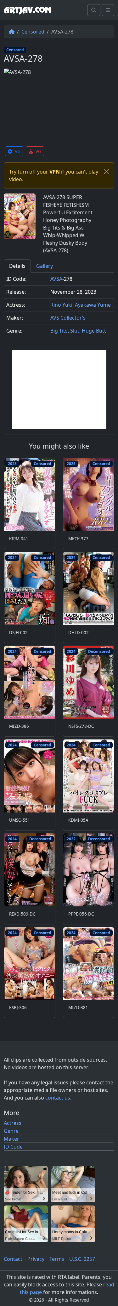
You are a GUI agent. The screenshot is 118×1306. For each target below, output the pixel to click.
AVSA (56, 278)
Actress (12, 1122)
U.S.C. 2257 (82, 1258)
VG (17, 151)
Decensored (99, 651)
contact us (57, 1097)
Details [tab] (17, 265)
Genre (11, 1130)
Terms (56, 1258)
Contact (13, 1258)
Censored (32, 31)
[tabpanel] (59, 307)
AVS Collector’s (68, 317)
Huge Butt (94, 330)
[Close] (106, 172)
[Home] (11, 31)
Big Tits (59, 330)
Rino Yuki (61, 304)
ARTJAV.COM (27, 10)
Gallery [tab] (44, 265)
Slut (74, 330)
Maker (11, 1138)
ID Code (13, 1146)
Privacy (35, 1258)
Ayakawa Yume (93, 304)
